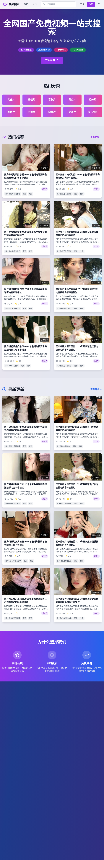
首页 (26, 4)
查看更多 (94, 137)
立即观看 (50, 60)
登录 (82, 4)
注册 (91, 4)
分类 (34, 4)
